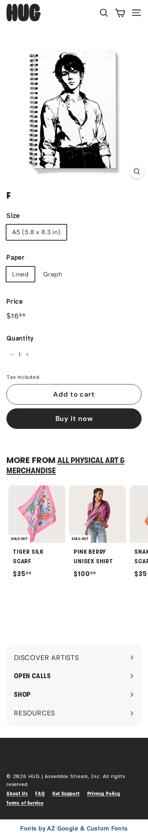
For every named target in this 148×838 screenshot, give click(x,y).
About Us (17, 793)
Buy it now (74, 418)
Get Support (66, 793)
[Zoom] (137, 171)
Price (14, 302)
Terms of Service (25, 803)
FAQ (39, 793)
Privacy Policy (103, 793)
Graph (52, 274)
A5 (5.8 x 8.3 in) (36, 232)
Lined (20, 274)
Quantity (19, 338)
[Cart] (120, 12)
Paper (15, 257)
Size (13, 216)
